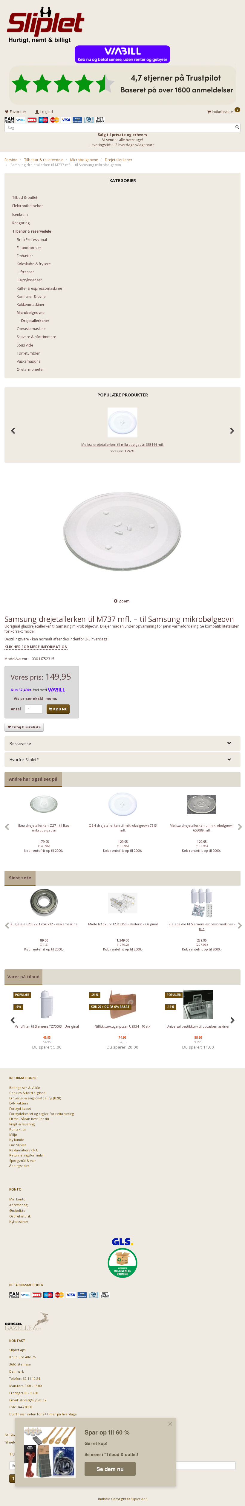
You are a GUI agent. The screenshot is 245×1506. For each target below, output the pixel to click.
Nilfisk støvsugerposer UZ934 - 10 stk (122, 1026)
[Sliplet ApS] (45, 23)
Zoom (124, 601)
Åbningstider (19, 1165)
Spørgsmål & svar (22, 1160)
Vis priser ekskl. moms (35, 698)
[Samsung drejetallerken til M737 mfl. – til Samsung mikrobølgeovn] (122, 531)
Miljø (13, 1134)
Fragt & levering (22, 1124)
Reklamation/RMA (23, 1150)
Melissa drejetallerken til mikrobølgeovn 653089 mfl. (202, 827)
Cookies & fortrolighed (27, 1092)
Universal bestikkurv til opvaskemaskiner (198, 1026)
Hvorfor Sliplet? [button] (24, 759)
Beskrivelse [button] (20, 743)
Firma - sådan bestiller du (29, 1118)
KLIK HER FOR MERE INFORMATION (36, 646)
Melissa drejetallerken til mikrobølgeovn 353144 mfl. (122, 444)
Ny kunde (16, 1139)
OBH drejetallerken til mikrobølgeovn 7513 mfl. (123, 827)
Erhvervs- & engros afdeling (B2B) (35, 1098)
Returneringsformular (26, 1155)
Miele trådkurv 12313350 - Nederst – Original (123, 924)
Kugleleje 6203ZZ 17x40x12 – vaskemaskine (44, 924)
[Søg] (237, 127)
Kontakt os (17, 1129)
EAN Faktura (18, 1103)
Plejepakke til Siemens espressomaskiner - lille (202, 926)
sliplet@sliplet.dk (33, 1400)
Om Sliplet (17, 1145)
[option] (43, 830)
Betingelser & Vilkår (24, 1087)
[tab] (122, 743)
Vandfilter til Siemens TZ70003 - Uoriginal (47, 1026)
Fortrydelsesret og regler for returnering (41, 1113)
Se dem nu (110, 1469)
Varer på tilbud (23, 976)
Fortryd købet (20, 1108)
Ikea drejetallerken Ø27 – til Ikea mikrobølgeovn (44, 827)
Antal (16, 709)
